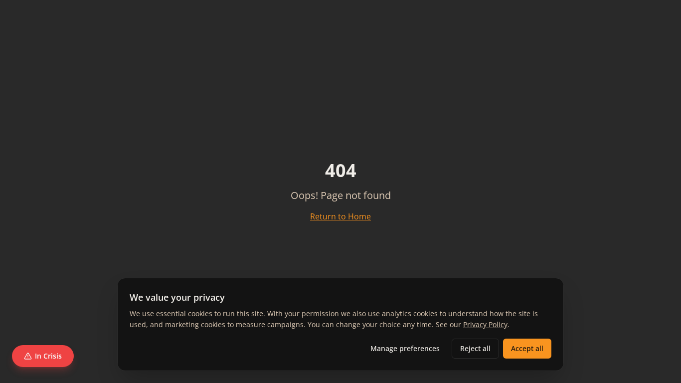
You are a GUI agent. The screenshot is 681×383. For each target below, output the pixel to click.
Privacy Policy (485, 324)
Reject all (475, 348)
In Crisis (48, 356)
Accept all (527, 348)
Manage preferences (405, 348)
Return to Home (340, 216)
